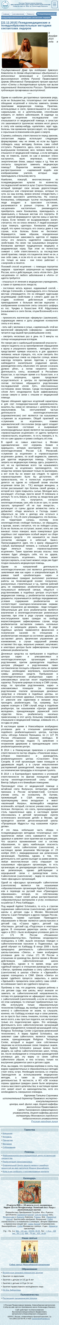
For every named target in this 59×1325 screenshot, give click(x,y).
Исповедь (7, 1137)
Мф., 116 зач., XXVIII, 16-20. (28, 1231)
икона (30, 1215)
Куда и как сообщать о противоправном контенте (26, 1171)
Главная (5, 14)
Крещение (7, 1133)
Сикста (38, 1215)
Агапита (20, 1217)
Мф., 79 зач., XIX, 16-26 (35, 1233)
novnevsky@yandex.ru (41, 1319)
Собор (50, 1219)
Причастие (8, 1140)
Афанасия (53, 1226)
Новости (30, 14)
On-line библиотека (12, 1290)
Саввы (31, 1224)
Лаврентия (22, 1215)
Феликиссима (8, 1217)
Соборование (9, 1147)
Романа (37, 1217)
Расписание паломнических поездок (20, 1298)
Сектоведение (18, 14)
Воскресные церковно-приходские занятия (23, 1272)
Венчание (7, 1144)
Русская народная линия (44, 1121)
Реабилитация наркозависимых (17, 1162)
